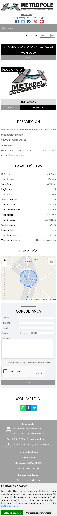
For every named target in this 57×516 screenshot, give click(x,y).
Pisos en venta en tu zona (28, 480)
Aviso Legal (21, 362)
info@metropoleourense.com (26, 18)
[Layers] (51, 261)
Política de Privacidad (40, 362)
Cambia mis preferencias (38, 512)
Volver (28, 57)
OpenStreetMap (41, 299)
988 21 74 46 (26, 14)
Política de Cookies (10, 506)
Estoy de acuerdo (12, 512)
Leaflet (30, 299)
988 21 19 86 (18, 439)
